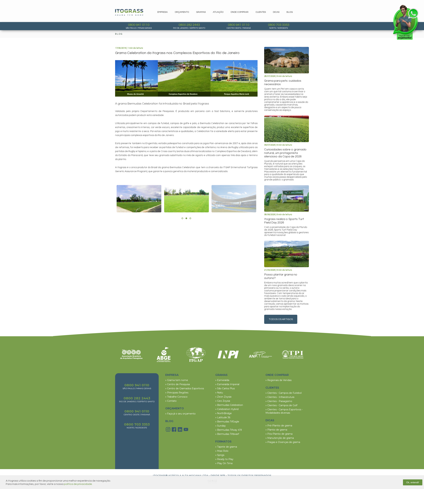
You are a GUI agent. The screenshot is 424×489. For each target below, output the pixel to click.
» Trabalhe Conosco (176, 396)
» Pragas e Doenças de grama (282, 442)
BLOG (169, 421)
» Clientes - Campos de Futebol (283, 392)
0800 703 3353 (278, 25)
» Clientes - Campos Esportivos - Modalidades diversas (284, 411)
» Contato (171, 400)
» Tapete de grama (226, 446)
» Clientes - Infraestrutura (279, 397)
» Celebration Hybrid (226, 409)
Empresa (162, 12)
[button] (182, 218)
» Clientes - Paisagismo (278, 401)
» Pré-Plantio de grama (278, 425)
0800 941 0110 (138, 25)
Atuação (218, 12)
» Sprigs (219, 455)
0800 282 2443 (189, 25)
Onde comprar (239, 12)
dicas (276, 12)
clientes (261, 12)
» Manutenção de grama (279, 437)
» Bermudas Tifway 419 (228, 429)
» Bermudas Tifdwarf (227, 434)
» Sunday (220, 425)
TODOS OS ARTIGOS (281, 319)
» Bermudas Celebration (229, 405)
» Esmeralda (222, 380)
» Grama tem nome (176, 380)
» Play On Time (224, 463)
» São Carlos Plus (225, 388)
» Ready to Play (224, 459)
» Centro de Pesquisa (177, 384)
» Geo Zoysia (222, 400)
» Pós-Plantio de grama (278, 433)
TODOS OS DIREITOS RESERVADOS (249, 475)
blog (290, 12)
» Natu (219, 392)
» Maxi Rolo (221, 450)
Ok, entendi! (412, 482)
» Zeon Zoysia (223, 396)
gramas (201, 12)
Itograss (129, 12)
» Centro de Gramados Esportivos (184, 388)
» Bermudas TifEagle (227, 421)
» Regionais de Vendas (278, 380)
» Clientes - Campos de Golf (281, 405)
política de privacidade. (78, 484)
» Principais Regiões (176, 392)
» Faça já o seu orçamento (180, 413)
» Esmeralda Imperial (227, 384)
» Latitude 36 (222, 417)
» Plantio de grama (276, 429)
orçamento (182, 12)
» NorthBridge (223, 413)
